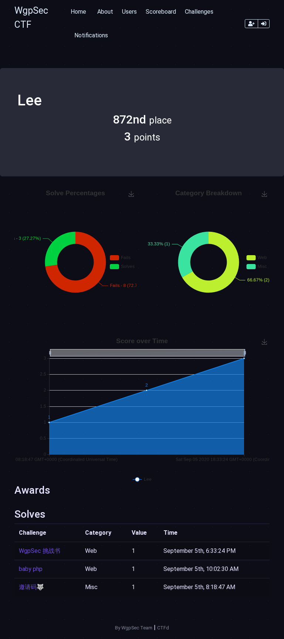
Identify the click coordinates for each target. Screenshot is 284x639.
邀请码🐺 (31, 587)
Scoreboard (161, 11)
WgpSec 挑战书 (39, 550)
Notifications (91, 35)
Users (129, 11)
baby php (31, 568)
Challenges (199, 11)
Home (78, 11)
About (105, 11)
